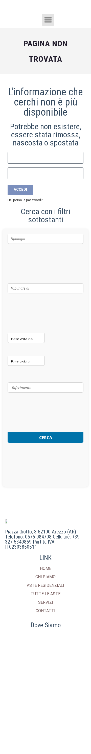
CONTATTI (45, 610)
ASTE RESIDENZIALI (45, 585)
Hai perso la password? (25, 200)
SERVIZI (45, 602)
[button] (48, 20)
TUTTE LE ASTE (45, 593)
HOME (45, 568)
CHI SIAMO (45, 576)
